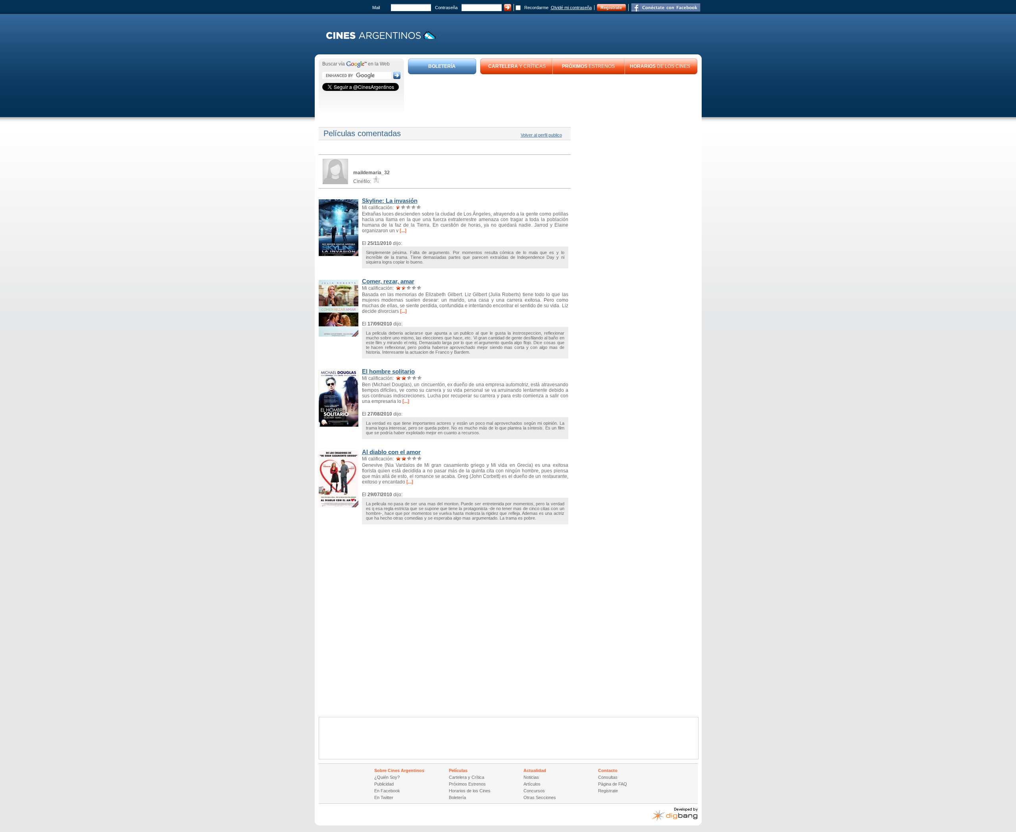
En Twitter (383, 797)
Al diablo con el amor (391, 452)
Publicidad (384, 784)
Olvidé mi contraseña (571, 7)
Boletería (457, 797)
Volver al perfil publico (541, 135)
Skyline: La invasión (390, 200)
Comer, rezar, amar (388, 281)
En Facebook (387, 790)
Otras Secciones (539, 797)
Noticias (531, 777)
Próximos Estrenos (467, 784)
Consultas (608, 777)
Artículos (532, 784)
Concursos (534, 790)
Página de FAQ (612, 784)
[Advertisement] (552, 96)
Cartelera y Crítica (466, 777)
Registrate (611, 7)
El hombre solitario (388, 371)
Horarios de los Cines (470, 790)
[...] (402, 230)
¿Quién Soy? (387, 777)
